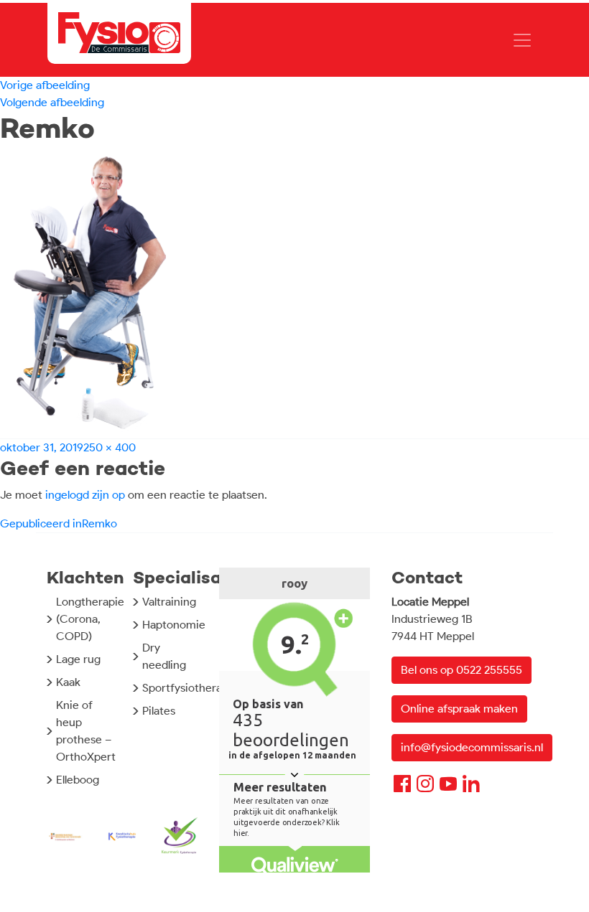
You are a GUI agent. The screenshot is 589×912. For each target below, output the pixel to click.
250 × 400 (109, 447)
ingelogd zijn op (85, 495)
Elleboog (77, 779)
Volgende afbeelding (52, 102)
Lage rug (78, 659)
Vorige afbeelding (45, 85)
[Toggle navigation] (522, 40)
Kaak (68, 682)
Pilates (158, 711)
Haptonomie (173, 624)
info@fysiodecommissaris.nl (472, 747)
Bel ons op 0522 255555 (461, 670)
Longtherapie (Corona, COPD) (90, 619)
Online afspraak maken (459, 708)
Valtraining (169, 601)
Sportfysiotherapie (190, 688)
